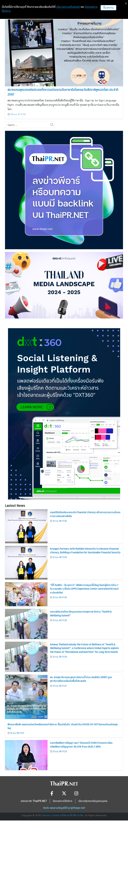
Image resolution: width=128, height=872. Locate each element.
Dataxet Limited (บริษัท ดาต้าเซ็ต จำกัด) (63, 815)
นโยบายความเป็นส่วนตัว (68, 7)
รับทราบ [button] (108, 7)
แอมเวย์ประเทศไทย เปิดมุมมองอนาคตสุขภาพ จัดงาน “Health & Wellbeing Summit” (81, 613)
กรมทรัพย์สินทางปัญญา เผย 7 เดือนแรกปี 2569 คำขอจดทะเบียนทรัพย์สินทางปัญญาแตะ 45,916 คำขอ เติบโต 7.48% (81, 744)
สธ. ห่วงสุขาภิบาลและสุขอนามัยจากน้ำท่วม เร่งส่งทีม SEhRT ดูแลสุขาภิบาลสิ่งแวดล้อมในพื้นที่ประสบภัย (81, 679)
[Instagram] (76, 793)
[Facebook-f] (52, 793)
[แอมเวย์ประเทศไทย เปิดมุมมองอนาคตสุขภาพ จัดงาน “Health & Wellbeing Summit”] (26, 624)
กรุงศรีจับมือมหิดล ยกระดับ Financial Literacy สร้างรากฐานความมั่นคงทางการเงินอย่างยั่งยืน (85, 514)
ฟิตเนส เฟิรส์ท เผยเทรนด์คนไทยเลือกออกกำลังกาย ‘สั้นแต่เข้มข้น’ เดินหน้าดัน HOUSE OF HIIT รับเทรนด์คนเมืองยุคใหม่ (63, 726)
